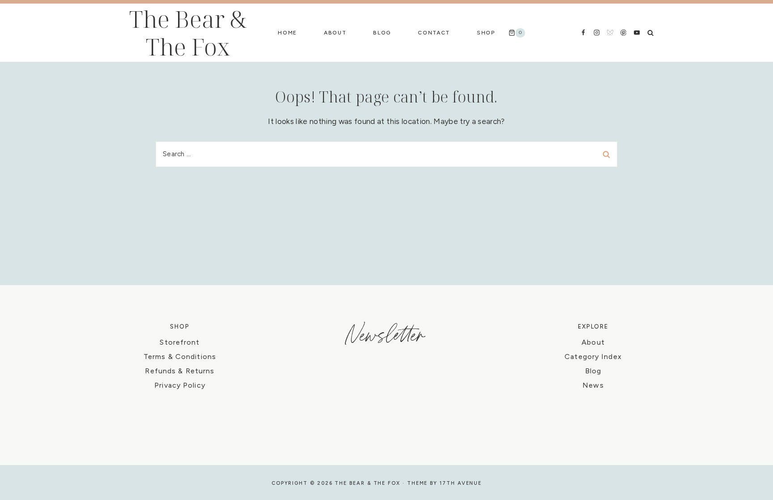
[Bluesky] (610, 32)
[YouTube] (637, 32)
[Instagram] (596, 32)
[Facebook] (583, 32)
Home (287, 33)
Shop (486, 33)
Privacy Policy (179, 385)
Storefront (180, 342)
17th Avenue (461, 483)
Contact (434, 33)
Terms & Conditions (180, 356)
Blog (382, 33)
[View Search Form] (650, 33)
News (592, 385)
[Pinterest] (623, 32)
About (335, 33)
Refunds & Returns (179, 371)
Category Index (593, 356)
